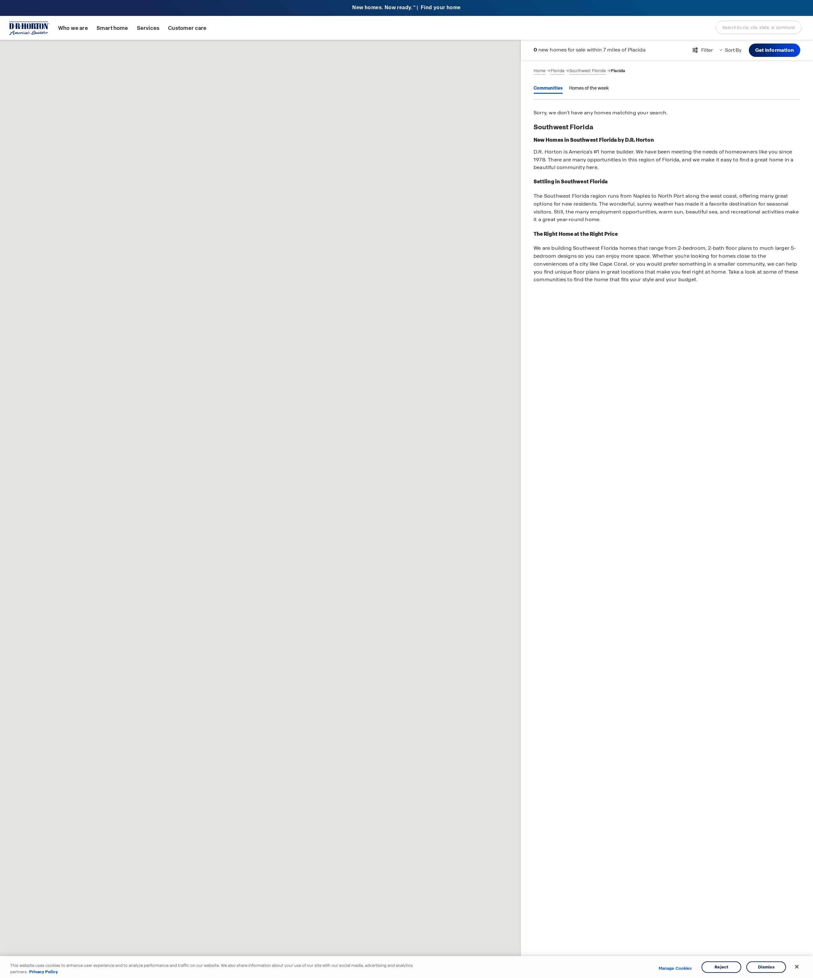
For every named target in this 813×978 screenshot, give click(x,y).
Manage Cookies (675, 968)
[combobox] (759, 27)
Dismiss (766, 967)
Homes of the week (589, 88)
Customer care (187, 28)
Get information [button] (774, 50)
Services (148, 28)
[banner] (406, 8)
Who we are (73, 28)
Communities (548, 88)
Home (540, 70)
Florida (557, 70)
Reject (721, 967)
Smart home (112, 28)
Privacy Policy (43, 971)
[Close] (797, 967)
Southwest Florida (587, 70)
